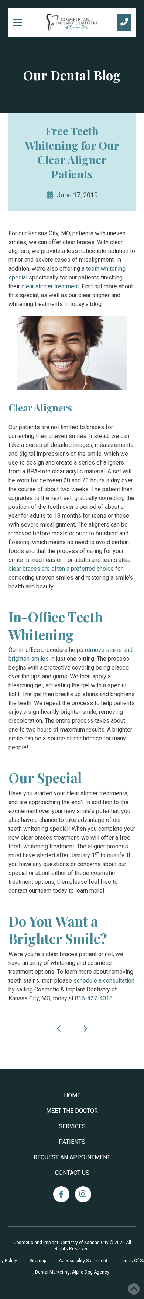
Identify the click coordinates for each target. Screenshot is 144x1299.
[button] (20, 22)
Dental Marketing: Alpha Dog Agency (72, 1272)
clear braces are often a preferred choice (61, 568)
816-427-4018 (94, 998)
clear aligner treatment (50, 286)
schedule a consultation (103, 980)
